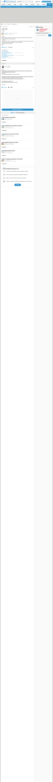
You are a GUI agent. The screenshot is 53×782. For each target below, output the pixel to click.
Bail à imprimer (4, 54)
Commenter (5, 87)
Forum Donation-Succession (20, 55)
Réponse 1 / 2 (4, 63)
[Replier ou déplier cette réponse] (34, 63)
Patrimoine (9, 4)
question (47, 1)
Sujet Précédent (5, 26)
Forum (49, 4)
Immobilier (3, 4)
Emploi (50, 6)
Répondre (13, 112)
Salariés (26, 4)
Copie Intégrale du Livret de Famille (8, 55)
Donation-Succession (8, 6)
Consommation (23, 6)
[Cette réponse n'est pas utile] (11, 87)
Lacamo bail (4, 57)
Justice (38, 4)
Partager (11, 47)
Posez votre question (21, 112)
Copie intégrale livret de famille (7, 52)
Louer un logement (14, 24)
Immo (46, 6)
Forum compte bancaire (10, 57)
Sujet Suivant (31, 26)
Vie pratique (32, 4)
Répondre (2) (5, 47)
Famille (21, 4)
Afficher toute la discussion (17, 109)
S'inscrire (17, 184)
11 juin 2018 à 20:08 (10, 34)
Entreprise (43, 4)
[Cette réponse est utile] (8, 87)
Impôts (15, 4)
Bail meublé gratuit (5, 56)
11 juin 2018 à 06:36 (7, 67)
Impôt (13, 6)
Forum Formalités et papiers (18, 52)
